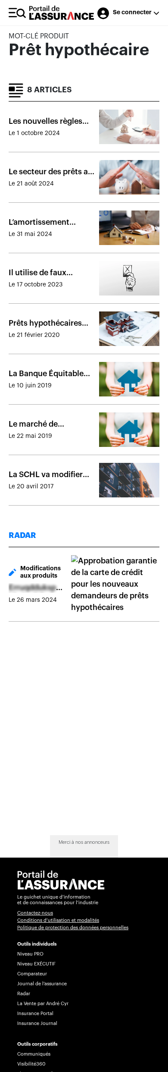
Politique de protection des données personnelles (72, 927)
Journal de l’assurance (42, 983)
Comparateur (32, 973)
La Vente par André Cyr (42, 1003)
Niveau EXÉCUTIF (36, 964)
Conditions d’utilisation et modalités (58, 920)
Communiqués (33, 1054)
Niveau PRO (30, 954)
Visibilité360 (31, 1064)
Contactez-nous (35, 913)
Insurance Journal (37, 1023)
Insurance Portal (35, 1013)
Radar (23, 993)
